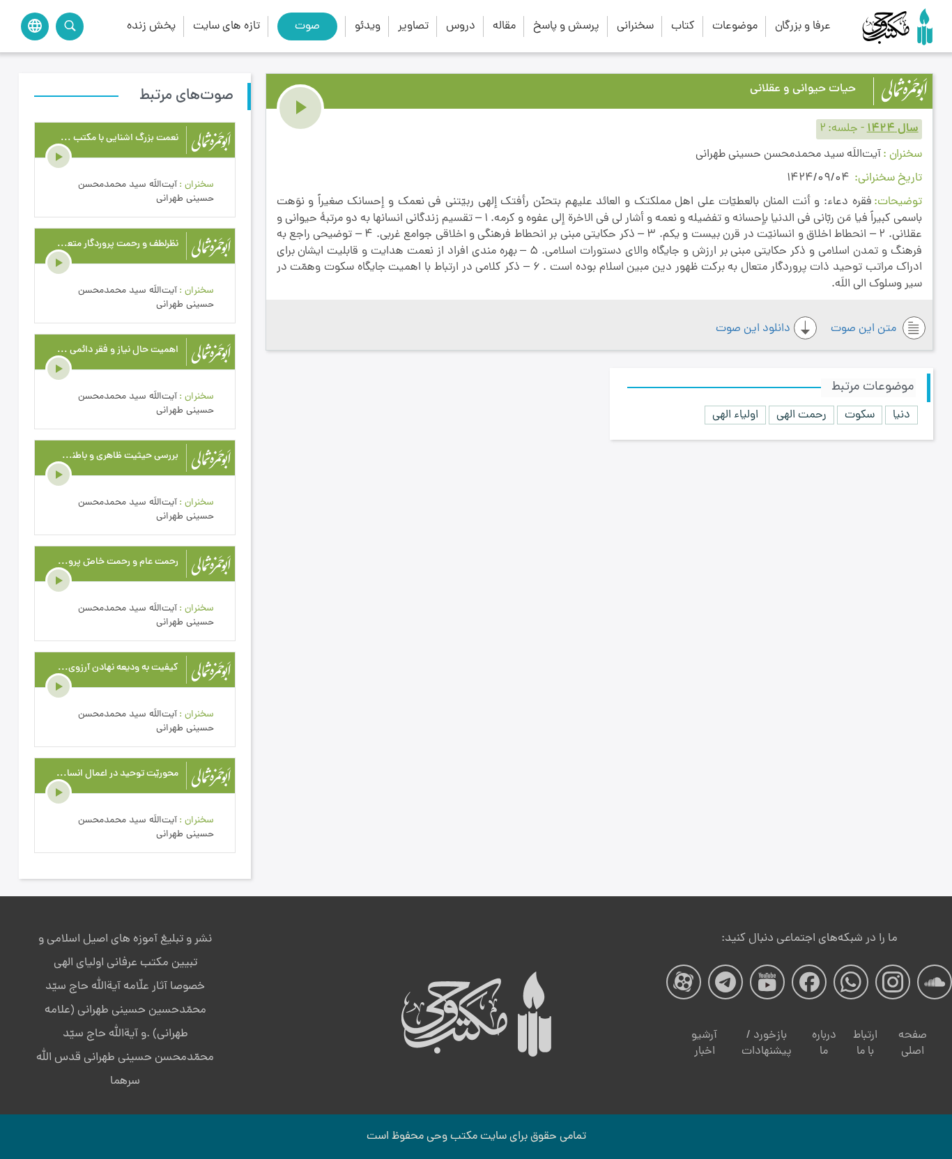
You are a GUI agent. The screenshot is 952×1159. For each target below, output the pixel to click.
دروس (460, 26)
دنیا (901, 415)
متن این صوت (865, 328)
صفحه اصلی (912, 1044)
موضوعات (735, 26)
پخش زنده (151, 26)
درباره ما (824, 1044)
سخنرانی (635, 26)
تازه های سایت (226, 26)
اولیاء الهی (735, 415)
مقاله (504, 26)
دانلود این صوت (753, 328)
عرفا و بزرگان (803, 26)
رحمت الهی (801, 415)
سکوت (860, 415)
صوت (307, 26)
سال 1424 (893, 129)
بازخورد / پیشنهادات (767, 1044)
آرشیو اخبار (704, 1044)
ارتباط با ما (865, 1044)
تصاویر (413, 26)
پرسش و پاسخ (566, 26)
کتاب (683, 26)
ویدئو (368, 26)
